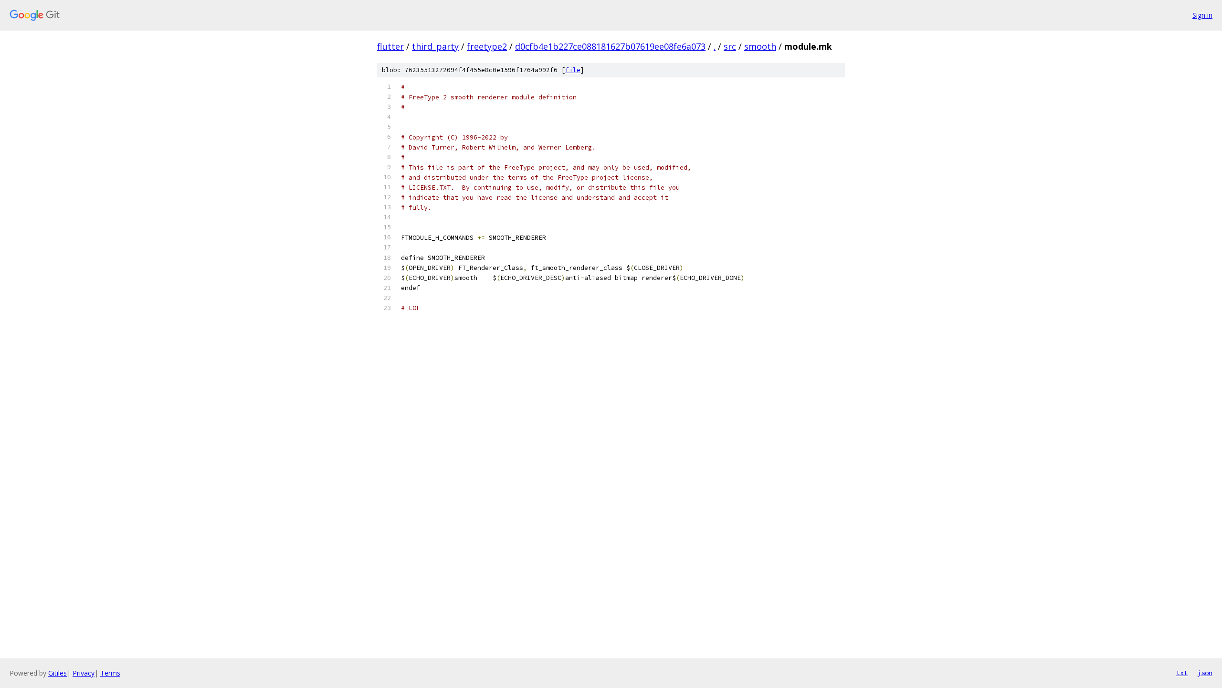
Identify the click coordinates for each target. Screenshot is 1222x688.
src (730, 46)
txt (1182, 672)
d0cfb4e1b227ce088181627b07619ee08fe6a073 (610, 46)
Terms (110, 672)
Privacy (84, 672)
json (1204, 672)
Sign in (1202, 15)
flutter (390, 46)
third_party (435, 46)
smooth (760, 46)
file (572, 70)
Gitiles (57, 672)
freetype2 (487, 46)
